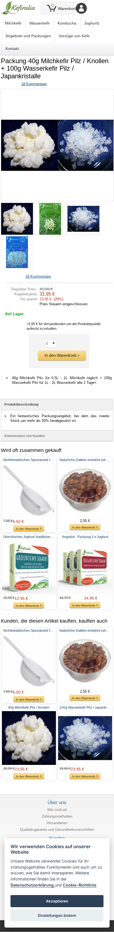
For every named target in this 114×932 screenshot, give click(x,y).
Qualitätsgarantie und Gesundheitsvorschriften (57, 829)
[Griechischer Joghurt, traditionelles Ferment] (29, 567)
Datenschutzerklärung (33, 885)
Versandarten (57, 823)
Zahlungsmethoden (57, 816)
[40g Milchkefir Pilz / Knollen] (29, 738)
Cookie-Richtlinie (80, 885)
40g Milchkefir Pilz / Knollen (29, 707)
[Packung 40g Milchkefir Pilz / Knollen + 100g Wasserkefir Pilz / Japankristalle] (57, 91)
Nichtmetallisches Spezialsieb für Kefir (29, 460)
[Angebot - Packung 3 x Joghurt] (85, 567)
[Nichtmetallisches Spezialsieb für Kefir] (29, 490)
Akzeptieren (57, 901)
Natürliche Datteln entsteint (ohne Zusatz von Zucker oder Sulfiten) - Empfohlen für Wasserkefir (85, 460)
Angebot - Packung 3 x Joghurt (85, 537)
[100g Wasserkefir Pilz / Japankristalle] (85, 738)
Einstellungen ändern (57, 915)
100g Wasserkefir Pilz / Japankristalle (85, 707)
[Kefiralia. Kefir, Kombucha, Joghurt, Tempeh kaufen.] (18, 8)
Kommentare (34, 84)
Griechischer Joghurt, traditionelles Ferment (29, 537)
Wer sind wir (57, 810)
